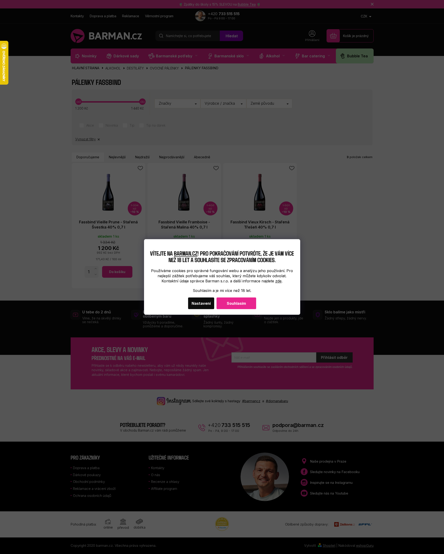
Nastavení (201, 303)
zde (278, 281)
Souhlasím (236, 303)
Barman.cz (185, 252)
